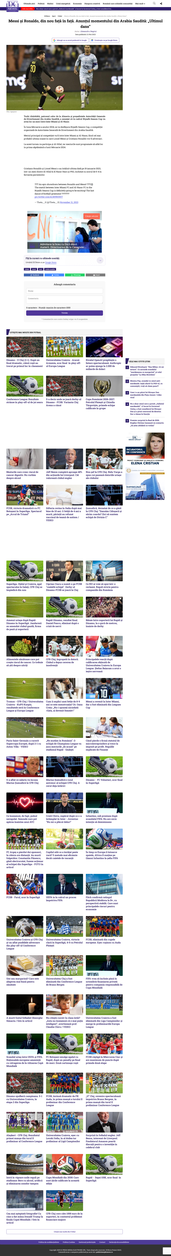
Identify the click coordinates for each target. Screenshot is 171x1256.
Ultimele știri (29, 3)
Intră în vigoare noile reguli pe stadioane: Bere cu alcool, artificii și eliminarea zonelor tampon (24, 1180)
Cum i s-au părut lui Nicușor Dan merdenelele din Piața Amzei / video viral (146, 395)
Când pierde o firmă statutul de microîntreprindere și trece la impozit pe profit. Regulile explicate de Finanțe (103, 745)
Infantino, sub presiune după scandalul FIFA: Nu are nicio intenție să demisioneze (101, 818)
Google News (50, 262)
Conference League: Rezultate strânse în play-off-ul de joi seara (24, 401)
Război (50, 3)
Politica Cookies (69, 1242)
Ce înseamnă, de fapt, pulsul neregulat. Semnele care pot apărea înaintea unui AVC (21, 818)
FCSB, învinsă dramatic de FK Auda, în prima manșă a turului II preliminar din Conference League (64, 1101)
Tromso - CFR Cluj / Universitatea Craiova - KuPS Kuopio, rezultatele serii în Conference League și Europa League (24, 706)
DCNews (12, 6)
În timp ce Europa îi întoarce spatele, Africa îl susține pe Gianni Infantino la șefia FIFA (102, 855)
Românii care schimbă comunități (117, 3)
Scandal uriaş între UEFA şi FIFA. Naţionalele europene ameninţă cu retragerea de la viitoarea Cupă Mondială (24, 1061)
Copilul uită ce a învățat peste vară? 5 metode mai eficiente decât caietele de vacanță (62, 855)
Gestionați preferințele (87, 1242)
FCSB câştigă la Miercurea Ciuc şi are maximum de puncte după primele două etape (104, 1059)
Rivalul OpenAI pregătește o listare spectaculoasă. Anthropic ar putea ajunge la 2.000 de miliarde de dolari (103, 364)
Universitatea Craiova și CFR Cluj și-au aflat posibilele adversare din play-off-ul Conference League (24, 944)
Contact (102, 1242)
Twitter (56, 275)
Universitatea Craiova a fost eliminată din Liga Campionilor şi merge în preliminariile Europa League (104, 1022)
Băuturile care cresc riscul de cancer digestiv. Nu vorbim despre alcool (22, 474)
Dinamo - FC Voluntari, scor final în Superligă (104, 781)
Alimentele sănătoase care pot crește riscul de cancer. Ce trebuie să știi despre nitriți (24, 662)
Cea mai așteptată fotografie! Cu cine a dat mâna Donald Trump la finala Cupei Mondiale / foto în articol (24, 1218)
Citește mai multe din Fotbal (64, 1232)
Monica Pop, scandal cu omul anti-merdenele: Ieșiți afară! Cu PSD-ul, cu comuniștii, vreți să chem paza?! (146, 383)
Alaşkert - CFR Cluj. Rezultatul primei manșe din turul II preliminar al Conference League (24, 1138)
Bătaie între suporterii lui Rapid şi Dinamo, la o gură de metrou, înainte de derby (104, 623)
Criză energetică (63, 3)
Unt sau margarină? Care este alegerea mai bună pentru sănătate (22, 981)
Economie (77, 3)
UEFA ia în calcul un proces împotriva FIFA (61, 899)
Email (97, 275)
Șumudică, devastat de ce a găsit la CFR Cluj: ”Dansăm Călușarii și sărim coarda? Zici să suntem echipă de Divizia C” (104, 513)
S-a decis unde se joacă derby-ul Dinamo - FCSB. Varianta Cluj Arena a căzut (63, 402)
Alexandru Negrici (88, 31)
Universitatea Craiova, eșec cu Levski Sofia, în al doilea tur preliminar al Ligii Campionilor (63, 1138)
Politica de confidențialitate (49, 1242)
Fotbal (60, 16)
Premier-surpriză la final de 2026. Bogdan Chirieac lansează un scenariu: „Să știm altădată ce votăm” (147, 423)
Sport (54, 16)
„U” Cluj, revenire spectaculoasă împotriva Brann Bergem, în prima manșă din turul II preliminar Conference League (103, 1101)
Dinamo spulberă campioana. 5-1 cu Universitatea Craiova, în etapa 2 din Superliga (24, 1099)
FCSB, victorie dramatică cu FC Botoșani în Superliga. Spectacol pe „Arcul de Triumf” (24, 511)
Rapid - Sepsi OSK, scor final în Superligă (103, 1179)
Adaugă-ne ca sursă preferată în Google (72, 40)
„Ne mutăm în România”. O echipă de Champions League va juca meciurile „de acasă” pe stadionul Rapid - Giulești (63, 745)
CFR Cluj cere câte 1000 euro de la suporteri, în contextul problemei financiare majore (64, 1216)
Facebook (35, 275)
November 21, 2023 (69, 202)
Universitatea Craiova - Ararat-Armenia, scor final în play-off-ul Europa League (63, 362)
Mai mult (140, 3)
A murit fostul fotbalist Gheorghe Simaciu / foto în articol (24, 1019)
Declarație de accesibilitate (119, 1242)
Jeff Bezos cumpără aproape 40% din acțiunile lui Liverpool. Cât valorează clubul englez (64, 474)
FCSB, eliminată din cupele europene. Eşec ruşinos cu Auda (103, 941)
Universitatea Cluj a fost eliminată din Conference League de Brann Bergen (64, 981)
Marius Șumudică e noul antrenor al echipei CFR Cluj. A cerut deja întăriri (63, 782)
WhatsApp (77, 275)
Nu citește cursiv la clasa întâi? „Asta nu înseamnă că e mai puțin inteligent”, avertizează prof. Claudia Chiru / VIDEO (64, 1022)
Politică (41, 3)
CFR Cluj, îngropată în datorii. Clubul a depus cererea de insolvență (62, 662)
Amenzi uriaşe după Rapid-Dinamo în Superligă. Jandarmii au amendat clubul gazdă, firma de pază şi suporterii (24, 625)
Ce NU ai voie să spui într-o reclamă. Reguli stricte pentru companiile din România (102, 586)
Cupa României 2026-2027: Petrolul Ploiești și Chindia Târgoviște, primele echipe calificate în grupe (100, 404)
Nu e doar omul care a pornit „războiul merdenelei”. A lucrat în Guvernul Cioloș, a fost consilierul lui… (74, 9)
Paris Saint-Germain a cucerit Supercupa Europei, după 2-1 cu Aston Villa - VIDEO (23, 743)
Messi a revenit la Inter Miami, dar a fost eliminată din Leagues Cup (103, 704)
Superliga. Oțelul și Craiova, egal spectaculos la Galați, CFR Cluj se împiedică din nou (24, 586)
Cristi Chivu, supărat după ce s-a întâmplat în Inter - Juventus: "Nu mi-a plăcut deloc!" (64, 818)
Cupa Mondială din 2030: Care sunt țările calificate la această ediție (62, 1180)
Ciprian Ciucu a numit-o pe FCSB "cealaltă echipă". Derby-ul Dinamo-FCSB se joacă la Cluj (64, 586)
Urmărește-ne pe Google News (105, 40)
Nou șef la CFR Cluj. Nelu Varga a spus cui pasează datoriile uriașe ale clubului (104, 474)
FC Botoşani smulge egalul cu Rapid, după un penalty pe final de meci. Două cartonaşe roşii (63, 1059)
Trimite (64, 313)
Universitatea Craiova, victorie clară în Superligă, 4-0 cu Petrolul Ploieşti (64, 942)
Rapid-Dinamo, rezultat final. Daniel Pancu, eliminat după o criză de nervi (62, 623)
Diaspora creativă (92, 3)
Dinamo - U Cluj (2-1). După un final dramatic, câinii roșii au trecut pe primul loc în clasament (24, 362)
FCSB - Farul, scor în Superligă (23, 897)
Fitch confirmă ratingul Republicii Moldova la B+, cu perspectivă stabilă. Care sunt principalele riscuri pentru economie (102, 903)
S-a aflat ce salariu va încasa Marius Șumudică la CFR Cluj (22, 781)
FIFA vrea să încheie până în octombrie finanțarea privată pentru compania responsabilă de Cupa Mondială (104, 983)
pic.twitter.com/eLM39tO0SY (49, 196)
